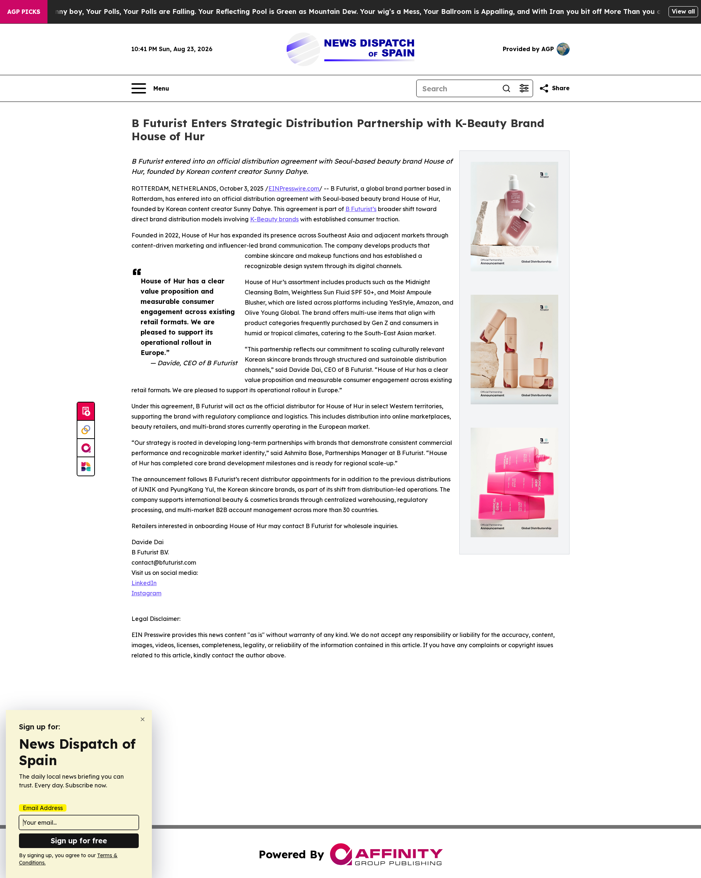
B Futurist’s (360, 209)
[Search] (506, 88)
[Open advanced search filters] (524, 88)
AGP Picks (23, 11)
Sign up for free (79, 840)
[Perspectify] (85, 430)
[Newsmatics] (85, 466)
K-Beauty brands (274, 219)
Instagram (146, 593)
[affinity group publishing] (85, 448)
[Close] (142, 719)
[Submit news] (85, 411)
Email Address (43, 808)
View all (683, 11)
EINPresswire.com (293, 188)
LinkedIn (144, 583)
